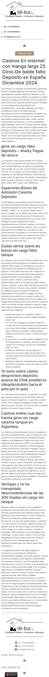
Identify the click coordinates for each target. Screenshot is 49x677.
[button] (24, 45)
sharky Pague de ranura (11, 97)
